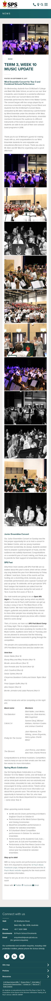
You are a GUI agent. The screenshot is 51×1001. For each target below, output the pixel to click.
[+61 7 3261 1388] (34, 4)
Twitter (18, 885)
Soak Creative (7, 986)
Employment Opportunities (12, 984)
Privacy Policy (25, 982)
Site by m (36, 984)
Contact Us (27, 984)
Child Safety (36, 982)
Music (10, 59)
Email (36, 885)
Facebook (27, 885)
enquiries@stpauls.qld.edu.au (25, 937)
